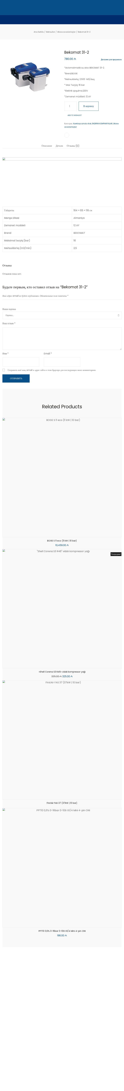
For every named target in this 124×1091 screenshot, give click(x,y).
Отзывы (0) (73, 146)
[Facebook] (54, 1079)
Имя (5, 353)
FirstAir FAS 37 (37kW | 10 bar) (62, 803)
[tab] (47, 146)
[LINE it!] (66, 135)
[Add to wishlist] (69, 534)
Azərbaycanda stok (82, 123)
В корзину (88, 106)
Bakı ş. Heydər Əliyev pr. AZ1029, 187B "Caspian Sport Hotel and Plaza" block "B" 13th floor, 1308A (16, 998)
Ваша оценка (9, 309)
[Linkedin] (62, 1079)
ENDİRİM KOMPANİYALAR (102, 123)
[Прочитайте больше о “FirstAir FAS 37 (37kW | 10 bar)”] (54, 796)
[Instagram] (70, 1079)
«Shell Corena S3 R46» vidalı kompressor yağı (62, 671)
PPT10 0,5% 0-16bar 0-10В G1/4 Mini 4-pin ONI (62, 931)
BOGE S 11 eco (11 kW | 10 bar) (62, 540)
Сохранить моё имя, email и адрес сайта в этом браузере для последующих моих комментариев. (52, 370)
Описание (47, 146)
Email (48, 353)
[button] (54, 534)
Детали (59, 146)
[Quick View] (62, 534)
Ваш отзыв (8, 323)
